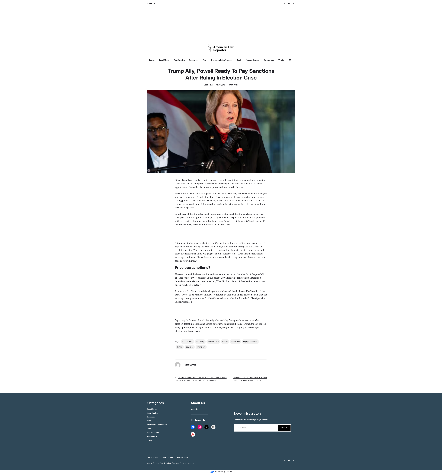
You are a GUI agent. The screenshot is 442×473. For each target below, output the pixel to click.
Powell (179, 347)
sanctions (189, 347)
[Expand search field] (290, 60)
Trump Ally (201, 347)
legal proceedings (250, 341)
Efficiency (200, 341)
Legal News (208, 85)
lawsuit (225, 341)
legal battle (235, 341)
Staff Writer (233, 85)
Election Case (213, 341)
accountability (187, 341)
